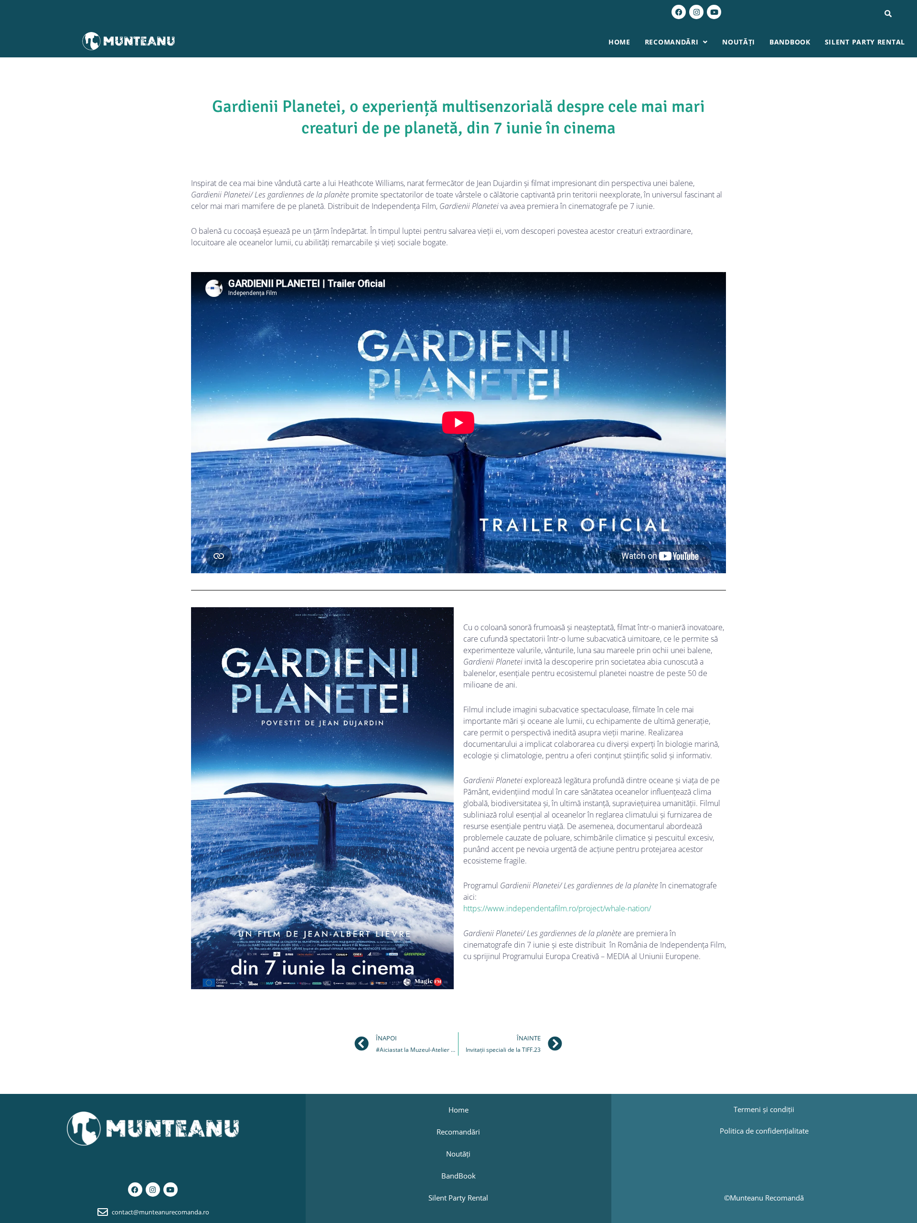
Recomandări (672, 41)
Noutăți (738, 41)
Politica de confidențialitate (764, 1131)
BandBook (789, 41)
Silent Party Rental (865, 41)
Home (619, 41)
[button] (676, 42)
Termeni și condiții (764, 1109)
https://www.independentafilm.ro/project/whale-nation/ (557, 908)
